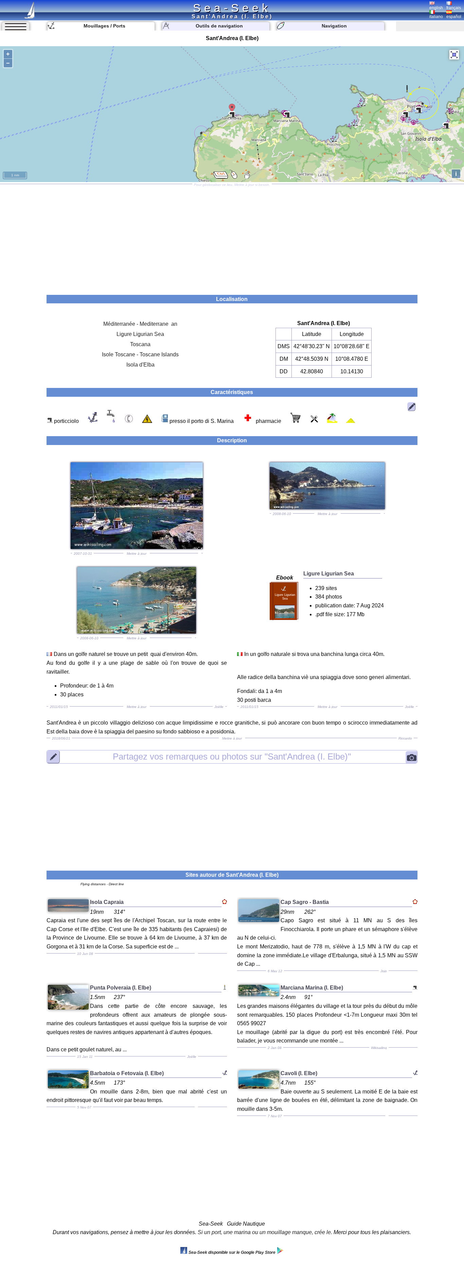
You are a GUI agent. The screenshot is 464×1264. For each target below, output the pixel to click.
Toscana (140, 344)
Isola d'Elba (140, 365)
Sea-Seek (232, 7)
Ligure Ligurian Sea (140, 334)
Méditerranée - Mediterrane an (140, 324)
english (436, 7)
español (453, 16)
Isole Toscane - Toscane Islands (140, 354)
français (453, 7)
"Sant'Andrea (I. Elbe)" (232, 757)
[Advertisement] (232, 237)
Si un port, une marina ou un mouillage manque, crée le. (265, 1232)
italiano (436, 16)
